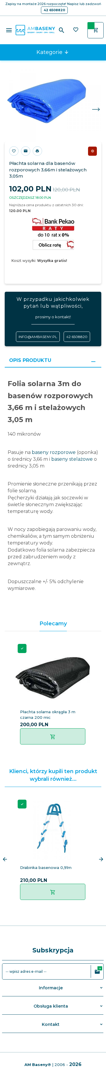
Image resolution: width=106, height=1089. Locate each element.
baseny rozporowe (54, 452)
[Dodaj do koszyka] (52, 736)
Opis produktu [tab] (30, 360)
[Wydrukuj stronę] (37, 151)
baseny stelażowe (72, 459)
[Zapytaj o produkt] (25, 151)
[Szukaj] (61, 30)
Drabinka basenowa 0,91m (46, 867)
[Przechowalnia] (76, 30)
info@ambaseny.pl (38, 336)
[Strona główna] (35, 29)
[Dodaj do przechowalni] (14, 151)
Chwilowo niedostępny (92, 151)
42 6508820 (54, 10)
